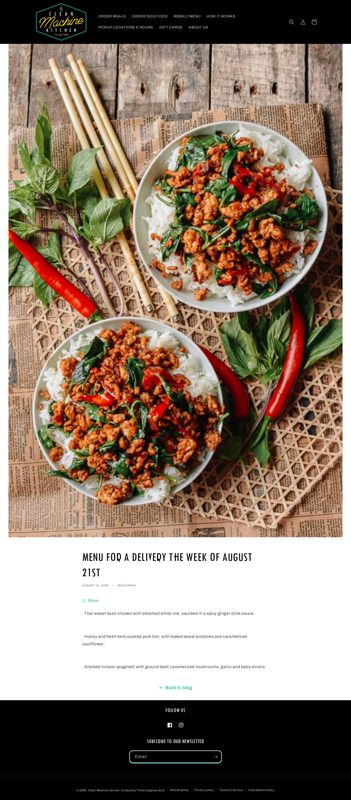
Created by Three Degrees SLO (143, 790)
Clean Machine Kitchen (104, 790)
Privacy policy (204, 790)
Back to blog (178, 687)
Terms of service (231, 790)
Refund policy (179, 790)
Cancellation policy (261, 790)
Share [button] (93, 600)
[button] (291, 22)
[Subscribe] (215, 756)
